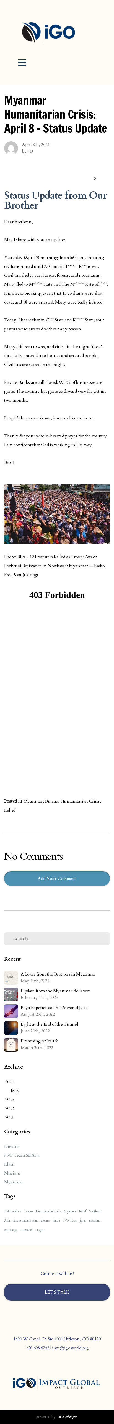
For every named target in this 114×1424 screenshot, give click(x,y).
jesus (83, 1220)
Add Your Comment (57, 878)
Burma (51, 801)
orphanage (10, 1229)
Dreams (11, 1146)
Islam (9, 1164)
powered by (56, 1416)
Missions (12, 1173)
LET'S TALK (57, 1292)
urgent (40, 1229)
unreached (26, 1229)
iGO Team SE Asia (22, 1155)
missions (94, 1220)
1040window (12, 1211)
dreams (45, 1220)
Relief (9, 810)
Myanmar (33, 801)
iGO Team (70, 1220)
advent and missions (25, 1220)
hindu (56, 1220)
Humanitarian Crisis (80, 801)
